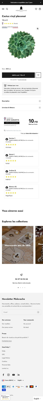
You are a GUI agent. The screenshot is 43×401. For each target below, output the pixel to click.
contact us (5, 368)
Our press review (7, 327)
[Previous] (2, 3)
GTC (3, 354)
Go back (26, 327)
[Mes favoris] (38, 75)
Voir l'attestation (12, 123)
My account (27, 324)
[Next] (40, 3)
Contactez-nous (7, 341)
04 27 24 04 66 (22, 79)
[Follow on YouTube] (13, 374)
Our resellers (6, 324)
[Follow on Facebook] (3, 374)
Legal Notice (6, 358)
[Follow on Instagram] (8, 374)
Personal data (6, 365)
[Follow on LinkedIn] (18, 374)
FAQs (3, 351)
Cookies (4, 361)
